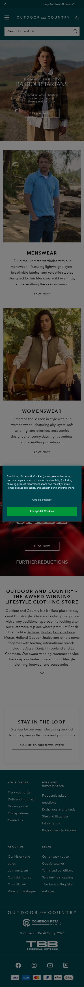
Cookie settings (42, 499)
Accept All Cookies (42, 511)
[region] (42, 493)
